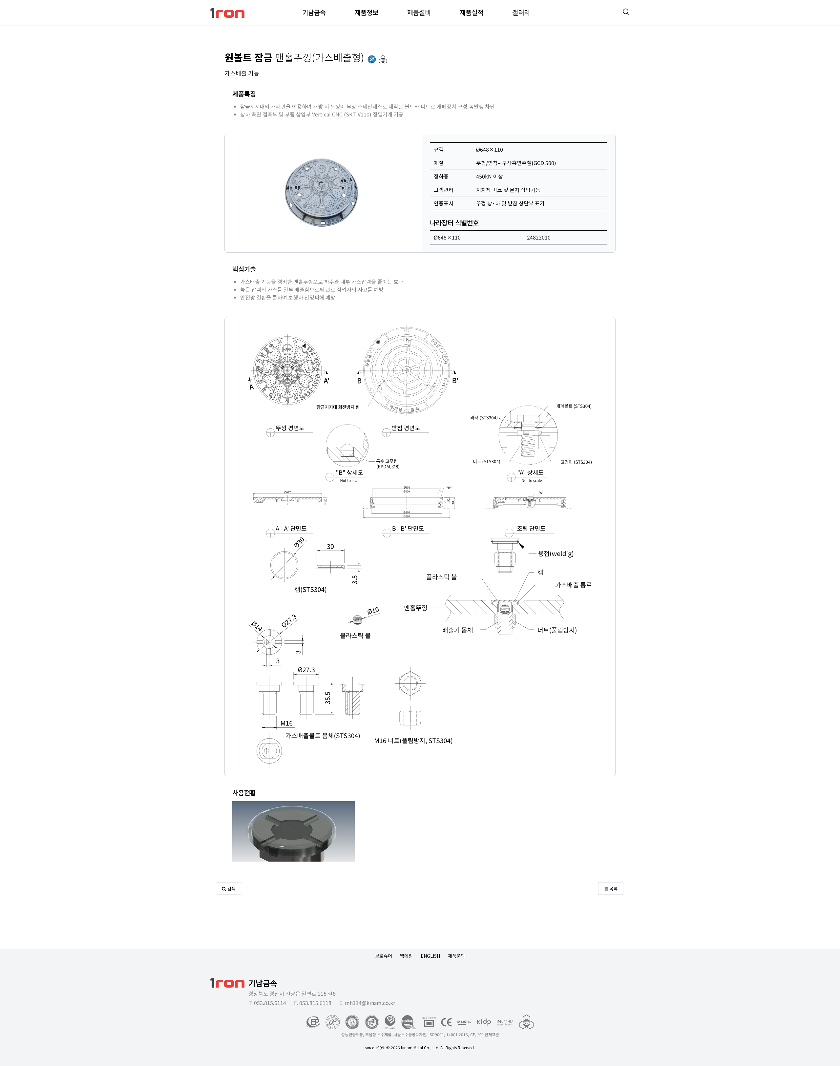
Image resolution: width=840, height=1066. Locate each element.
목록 (613, 888)
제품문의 (456, 955)
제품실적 (471, 12)
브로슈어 (383, 955)
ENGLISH (430, 955)
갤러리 (521, 12)
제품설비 (419, 12)
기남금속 (314, 12)
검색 (231, 888)
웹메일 (406, 955)
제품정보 (366, 12)
